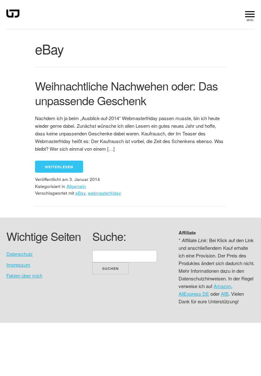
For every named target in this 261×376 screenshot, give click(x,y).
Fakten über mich (24, 275)
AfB (225, 293)
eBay (80, 193)
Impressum (18, 264)
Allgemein (76, 186)
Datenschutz (19, 253)
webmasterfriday (104, 193)
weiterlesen (59, 166)
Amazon (222, 286)
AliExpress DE (194, 293)
